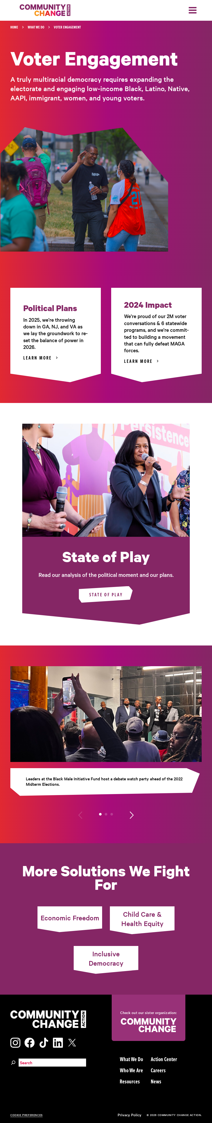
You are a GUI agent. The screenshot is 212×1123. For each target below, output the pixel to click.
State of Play (106, 594)
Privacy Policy (129, 1114)
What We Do (36, 27)
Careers (158, 1070)
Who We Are (131, 1070)
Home (14, 27)
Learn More (37, 358)
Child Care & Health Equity (142, 919)
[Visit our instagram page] (15, 1042)
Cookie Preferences (26, 1115)
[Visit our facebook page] (29, 1042)
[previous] (80, 814)
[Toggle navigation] (192, 10)
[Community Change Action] (43, 10)
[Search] (13, 1062)
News (156, 1081)
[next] (132, 814)
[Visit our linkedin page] (58, 1042)
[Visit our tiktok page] (44, 1042)
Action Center (164, 1059)
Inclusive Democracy (106, 958)
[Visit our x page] (73, 1042)
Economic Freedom (70, 917)
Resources (130, 1081)
